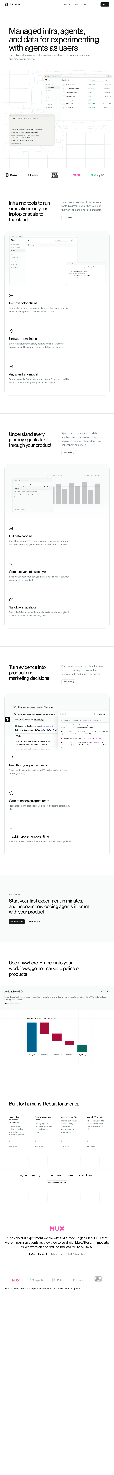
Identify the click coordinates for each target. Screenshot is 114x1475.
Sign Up (105, 4)
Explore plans (33, 921)
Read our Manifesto (55, 1182)
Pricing (67, 4)
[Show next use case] (107, 991)
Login (95, 4)
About (84, 4)
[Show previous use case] (102, 991)
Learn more (67, 218)
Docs (76, 4)
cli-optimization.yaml (28, 118)
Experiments (51, 87)
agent (14, 118)
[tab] (6, 1003)
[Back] (51, 76)
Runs (49, 90)
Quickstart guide (16, 921)
